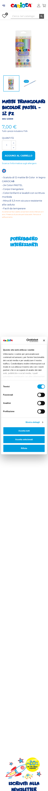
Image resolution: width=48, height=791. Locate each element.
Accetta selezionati (24, 439)
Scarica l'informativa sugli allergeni (19, 163)
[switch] (41, 395)
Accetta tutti (24, 431)
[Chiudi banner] (44, 340)
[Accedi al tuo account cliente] (38, 5)
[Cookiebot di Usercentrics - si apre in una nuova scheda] (28, 340)
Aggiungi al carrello (18, 155)
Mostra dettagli (33, 422)
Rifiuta (24, 448)
